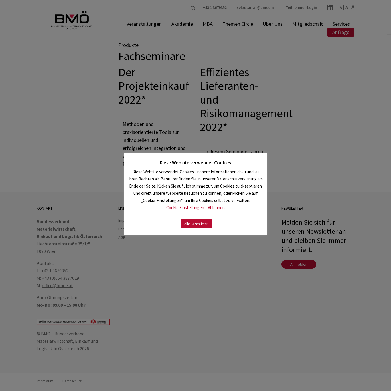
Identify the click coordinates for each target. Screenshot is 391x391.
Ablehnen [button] (216, 207)
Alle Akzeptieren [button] (196, 223)
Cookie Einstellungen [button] (185, 207)
